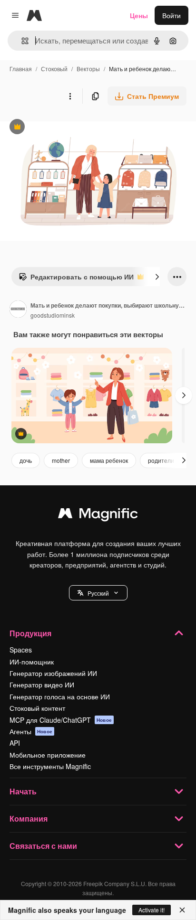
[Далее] (157, 276)
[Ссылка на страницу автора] (18, 310)
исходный (64, 128)
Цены (139, 15)
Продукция (30, 633)
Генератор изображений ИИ (53, 673)
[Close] (182, 910)
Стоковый (54, 68)
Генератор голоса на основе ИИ (60, 696)
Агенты (31, 731)
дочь (26, 460)
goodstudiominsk (52, 315)
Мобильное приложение (48, 755)
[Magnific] (98, 515)
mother (61, 460)
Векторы (88, 68)
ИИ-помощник (32, 661)
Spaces (21, 649)
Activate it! (151, 910)
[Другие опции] (69, 96)
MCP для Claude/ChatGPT (61, 720)
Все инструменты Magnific (50, 766)
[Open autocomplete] (21, 40)
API (15, 743)
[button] (98, 592)
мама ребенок (109, 460)
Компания (29, 818)
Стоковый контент (37, 708)
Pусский (98, 593)
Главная (21, 68)
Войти (171, 15)
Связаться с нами (43, 845)
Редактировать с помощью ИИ (76, 279)
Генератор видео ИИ (42, 684)
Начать (23, 791)
